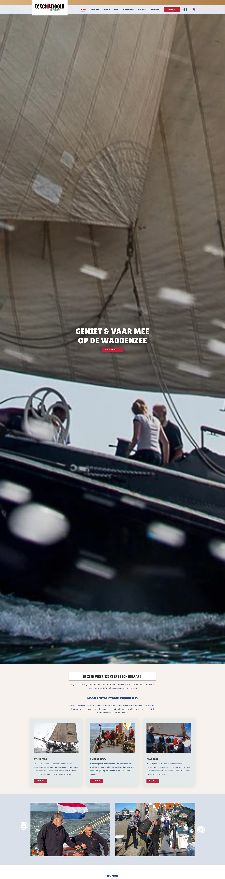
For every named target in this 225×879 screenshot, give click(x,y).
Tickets (171, 9)
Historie (142, 9)
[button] (24, 826)
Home (83, 9)
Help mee (155, 9)
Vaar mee (94, 9)
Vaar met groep (111, 9)
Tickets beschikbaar (112, 349)
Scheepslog (128, 9)
